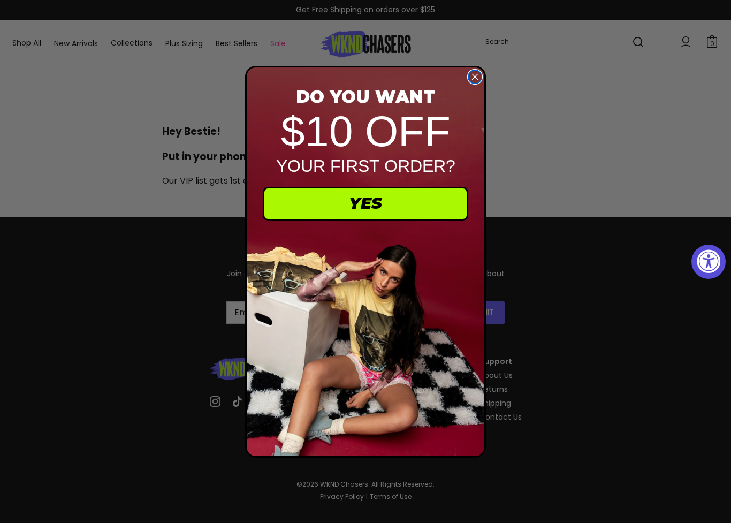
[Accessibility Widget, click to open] (708, 262)
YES (365, 203)
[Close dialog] (475, 77)
